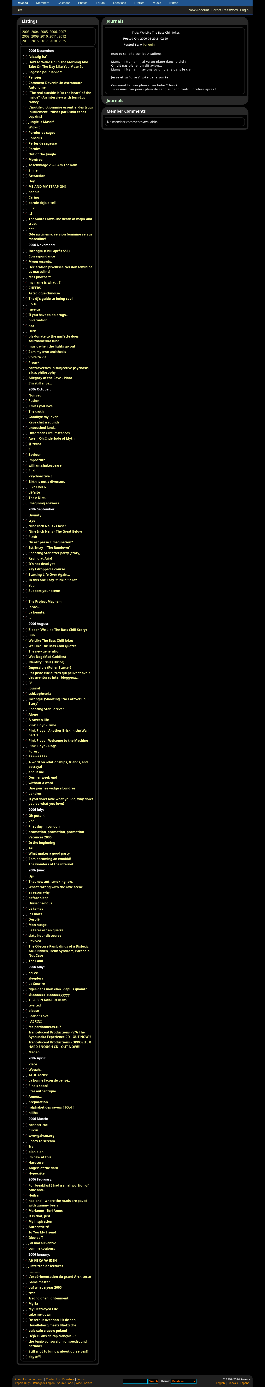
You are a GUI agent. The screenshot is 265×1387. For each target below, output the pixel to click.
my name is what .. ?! (45, 282)
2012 (62, 36)
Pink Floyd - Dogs (43, 746)
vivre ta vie (37, 357)
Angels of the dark (43, 1168)
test (32, 1293)
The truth (36, 411)
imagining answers (44, 503)
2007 (62, 31)
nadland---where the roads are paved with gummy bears (58, 1203)
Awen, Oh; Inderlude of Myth (52, 438)
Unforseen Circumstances (49, 433)
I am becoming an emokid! (50, 858)
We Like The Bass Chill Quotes (52, 646)
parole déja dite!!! (42, 202)
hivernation (38, 320)
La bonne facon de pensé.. (49, 1080)
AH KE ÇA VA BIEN (43, 1260)
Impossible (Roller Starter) (50, 667)
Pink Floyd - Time (42, 725)
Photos (83, 3)
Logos (80, 1379)
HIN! (32, 331)
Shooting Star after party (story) (54, 553)
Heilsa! (34, 1195)
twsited (35, 1005)
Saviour (35, 454)
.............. (34, 1271)
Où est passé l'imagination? (51, 542)
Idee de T (36, 1237)
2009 (35, 36)
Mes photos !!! (40, 277)
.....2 (32, 208)
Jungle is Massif (41, 122)
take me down (40, 1314)
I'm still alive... (40, 383)
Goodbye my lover (43, 417)
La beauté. (37, 612)
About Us (20, 1379)
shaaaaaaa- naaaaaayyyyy (49, 994)
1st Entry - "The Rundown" (49, 547)
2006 (53, 31)
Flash (33, 536)
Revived (35, 941)
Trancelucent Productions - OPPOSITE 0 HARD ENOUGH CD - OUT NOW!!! (60, 1044)
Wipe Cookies (84, 1383)
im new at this (40, 1157)
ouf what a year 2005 (45, 1287)
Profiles (139, 3)
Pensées (35, 77)
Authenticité (39, 1227)
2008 (26, 36)
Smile (33, 170)
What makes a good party (49, 853)
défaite (34, 492)
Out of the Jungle (42, 154)
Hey (32, 181)
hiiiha (33, 1112)
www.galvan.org (41, 1135)
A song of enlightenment (49, 1298)
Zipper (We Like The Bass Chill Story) (58, 629)
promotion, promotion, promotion (56, 832)
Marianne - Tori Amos (46, 1210)
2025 (62, 41)
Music (157, 3)
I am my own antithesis (47, 351)
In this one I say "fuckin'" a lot (53, 580)
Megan (34, 1052)
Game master (39, 1282)
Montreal (36, 159)
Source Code (65, 1383)
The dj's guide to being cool (51, 298)
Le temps (36, 908)
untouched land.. (42, 427)
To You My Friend (42, 1232)
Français (233, 1383)
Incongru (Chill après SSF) (49, 251)
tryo (32, 520)
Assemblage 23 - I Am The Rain (53, 165)
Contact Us (53, 1379)
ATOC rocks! (38, 1075)
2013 (26, 41)
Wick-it (34, 127)
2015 (35, 41)
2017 (44, 41)
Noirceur (36, 395)
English (220, 1383)
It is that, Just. (40, 1216)
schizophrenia (40, 693)
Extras (173, 3)
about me (36, 772)
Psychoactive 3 (40, 476)
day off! (35, 1356)
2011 (53, 36)
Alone (33, 714)
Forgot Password (224, 10)
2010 (44, 36)
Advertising (36, 1379)
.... (30, 596)
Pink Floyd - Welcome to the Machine (58, 740)
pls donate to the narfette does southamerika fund (54, 338)
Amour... (35, 1096)
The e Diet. (37, 497)
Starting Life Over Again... (49, 574)
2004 (35, 31)
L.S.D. (33, 304)
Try (31, 1146)
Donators (68, 1379)
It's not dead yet (42, 563)
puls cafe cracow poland (48, 1330)
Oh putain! (37, 815)
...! (30, 213)
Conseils (35, 138)
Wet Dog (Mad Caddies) (47, 656)
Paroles (35, 148)
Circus (34, 1130)
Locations (119, 3)
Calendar (64, 3)
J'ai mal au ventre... (44, 1243)
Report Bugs (22, 1383)
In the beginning (42, 842)
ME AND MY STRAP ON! (47, 186)
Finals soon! (38, 1085)
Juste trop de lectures (46, 1266)
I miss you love (41, 406)
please (34, 1010)
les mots (35, 914)
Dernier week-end (43, 777)
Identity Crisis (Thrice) (46, 662)
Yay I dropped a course (47, 569)
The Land (36, 961)
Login (244, 10)
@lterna (35, 444)
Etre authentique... (43, 1091)
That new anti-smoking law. (51, 881)
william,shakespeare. (45, 465)
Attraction (37, 175)
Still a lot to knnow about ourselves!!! (58, 1351)
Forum (100, 3)
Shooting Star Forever (46, 709)
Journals (115, 21)
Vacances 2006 (40, 837)
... (30, 617)
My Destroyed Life (43, 1309)
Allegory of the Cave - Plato (50, 378)
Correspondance (42, 256)
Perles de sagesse (43, 143)
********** (38, 756)
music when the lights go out (52, 346)
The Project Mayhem (45, 601)
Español (245, 1383)
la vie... (34, 607)
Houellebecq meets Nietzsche (52, 1325)
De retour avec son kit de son (52, 1319)
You (32, 585)
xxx (31, 325)
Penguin (149, 44)
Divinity (35, 515)
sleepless (36, 978)
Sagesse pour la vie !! (45, 72)
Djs (31, 876)
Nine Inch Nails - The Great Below (55, 531)
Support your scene (44, 590)
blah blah (36, 1151)
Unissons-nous (40, 903)
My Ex (33, 1303)
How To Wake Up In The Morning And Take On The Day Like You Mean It (58, 64)
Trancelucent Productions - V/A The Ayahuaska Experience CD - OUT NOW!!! (60, 1034)
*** (31, 229)
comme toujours (42, 1248)
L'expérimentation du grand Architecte (60, 1276)
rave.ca (34, 309)
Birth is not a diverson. (47, 481)
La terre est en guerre (46, 930)
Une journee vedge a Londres (52, 788)
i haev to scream (42, 1141)
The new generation (44, 651)
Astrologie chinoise (44, 293)
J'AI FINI (35, 1021)
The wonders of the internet (51, 864)
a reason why (39, 892)
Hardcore (36, 1162)
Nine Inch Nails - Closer (47, 526)
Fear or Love (38, 1016)
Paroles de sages (42, 132)
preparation (38, 1102)
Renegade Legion (44, 1383)
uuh (32, 635)
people (34, 192)
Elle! (32, 470)
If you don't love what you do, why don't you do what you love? (61, 801)
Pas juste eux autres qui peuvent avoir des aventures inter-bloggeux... (59, 675)
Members (42, 3)
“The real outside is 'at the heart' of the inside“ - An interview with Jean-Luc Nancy (60, 97)
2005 (44, 31)
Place (33, 1064)
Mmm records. (40, 261)
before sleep (38, 897)
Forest (34, 751)
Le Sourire (37, 983)
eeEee (33, 973)
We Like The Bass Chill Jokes (51, 640)
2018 (53, 41)
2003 (26, 31)
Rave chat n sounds (44, 422)
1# (31, 848)
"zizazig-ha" (38, 56)
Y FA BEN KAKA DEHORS (48, 1000)
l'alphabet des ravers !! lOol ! (51, 1107)
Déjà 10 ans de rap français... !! (52, 1336)
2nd (32, 821)
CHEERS (35, 287)
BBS (20, 10)
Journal (34, 688)
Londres (35, 793)
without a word (41, 783)
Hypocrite (37, 1173)
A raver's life (39, 719)
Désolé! (34, 919)
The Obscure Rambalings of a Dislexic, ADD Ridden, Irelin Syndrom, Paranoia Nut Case (59, 951)
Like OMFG (37, 487)
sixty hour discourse (45, 935)
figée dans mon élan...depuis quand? (58, 989)
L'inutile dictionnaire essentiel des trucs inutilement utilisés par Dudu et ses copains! (61, 112)
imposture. (37, 460)
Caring (34, 197)
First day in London (44, 826)
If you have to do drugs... (48, 314)
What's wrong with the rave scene (56, 887)
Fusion (34, 400)
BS (31, 683)
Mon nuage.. (38, 924)
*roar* (34, 362)
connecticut (38, 1124)
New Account (199, 10)
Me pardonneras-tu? (45, 1027)
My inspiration (40, 1221)
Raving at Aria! (40, 558)
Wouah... (35, 1069)
